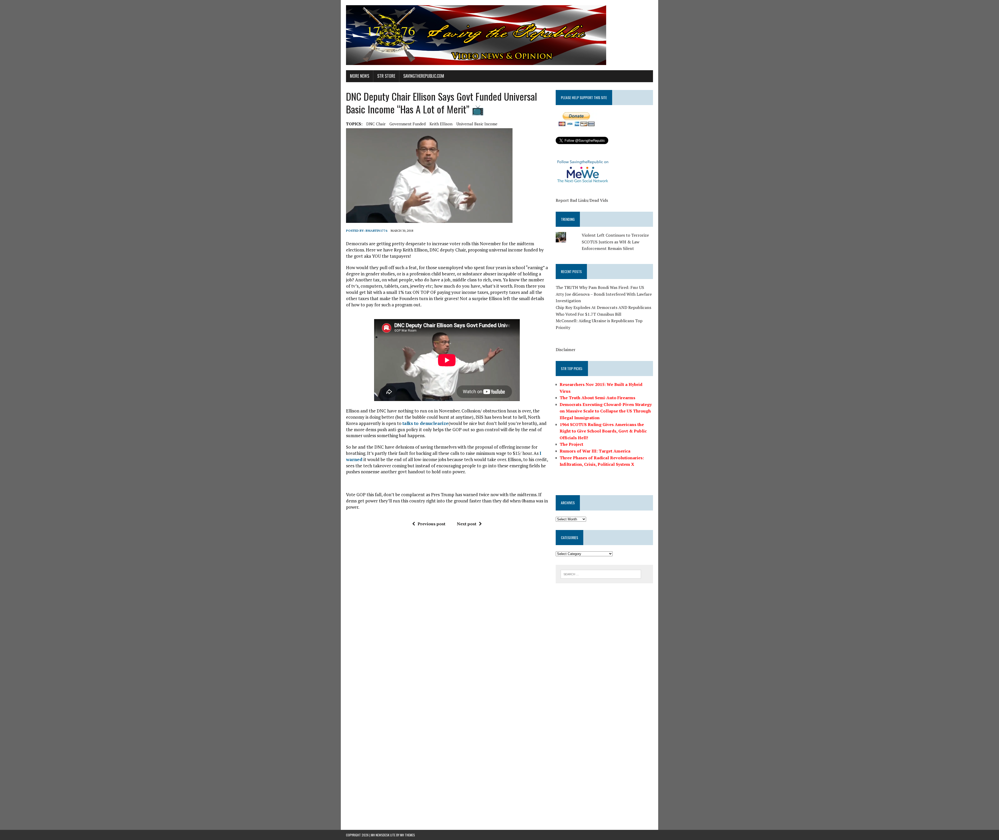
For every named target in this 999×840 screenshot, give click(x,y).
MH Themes (407, 835)
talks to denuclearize (425, 423)
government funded (407, 123)
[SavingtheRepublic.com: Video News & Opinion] (499, 35)
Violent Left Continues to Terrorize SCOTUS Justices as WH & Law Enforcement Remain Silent (615, 241)
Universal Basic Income (476, 123)
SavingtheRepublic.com (423, 76)
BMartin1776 (376, 230)
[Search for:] (601, 574)
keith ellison (441, 123)
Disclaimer (565, 349)
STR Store (386, 76)
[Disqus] (447, 609)
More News (359, 76)
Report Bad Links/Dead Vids (582, 200)
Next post (466, 524)
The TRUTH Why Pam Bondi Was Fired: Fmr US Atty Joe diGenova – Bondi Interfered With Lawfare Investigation (604, 294)
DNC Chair (376, 123)
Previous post (431, 524)
